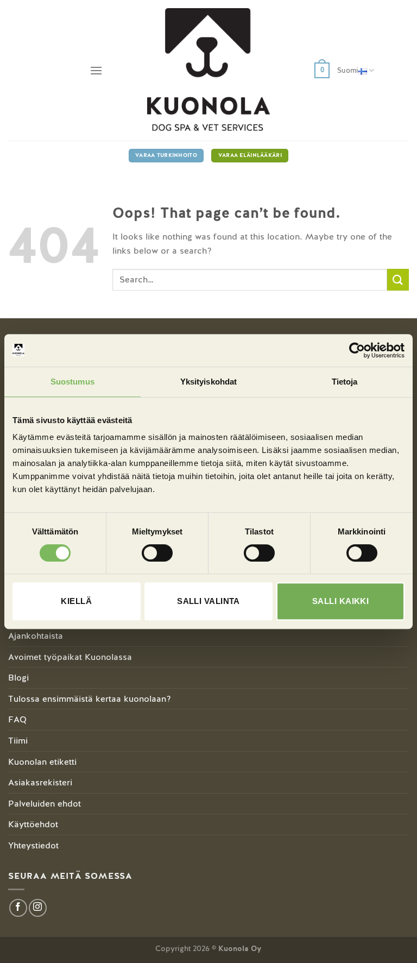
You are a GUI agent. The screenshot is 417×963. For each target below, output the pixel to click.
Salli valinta (208, 601)
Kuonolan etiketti (42, 761)
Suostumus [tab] (72, 381)
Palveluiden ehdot (44, 803)
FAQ (17, 719)
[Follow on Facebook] (18, 908)
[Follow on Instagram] (38, 908)
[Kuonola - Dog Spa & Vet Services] (208, 70)
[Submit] (398, 279)
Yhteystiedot (33, 845)
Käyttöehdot (33, 824)
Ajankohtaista (35, 635)
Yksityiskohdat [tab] (208, 381)
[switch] (157, 553)
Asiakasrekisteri (40, 782)
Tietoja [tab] (345, 381)
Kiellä (76, 601)
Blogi (18, 677)
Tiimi (18, 740)
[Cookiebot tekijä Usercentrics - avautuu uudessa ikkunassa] (357, 350)
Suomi (347, 70)
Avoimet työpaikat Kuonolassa (70, 657)
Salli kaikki (340, 601)
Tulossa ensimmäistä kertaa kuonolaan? (89, 698)
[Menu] (96, 70)
